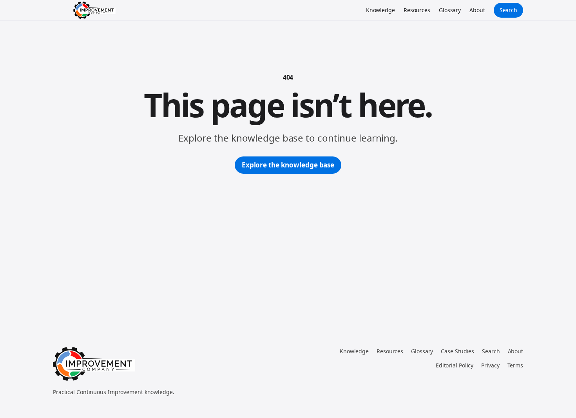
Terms (515, 365)
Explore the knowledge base (288, 164)
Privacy (490, 365)
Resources (417, 10)
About (477, 10)
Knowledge (380, 10)
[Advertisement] (288, 232)
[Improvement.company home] (94, 10)
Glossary (450, 10)
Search (508, 10)
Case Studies (457, 351)
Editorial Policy (454, 365)
